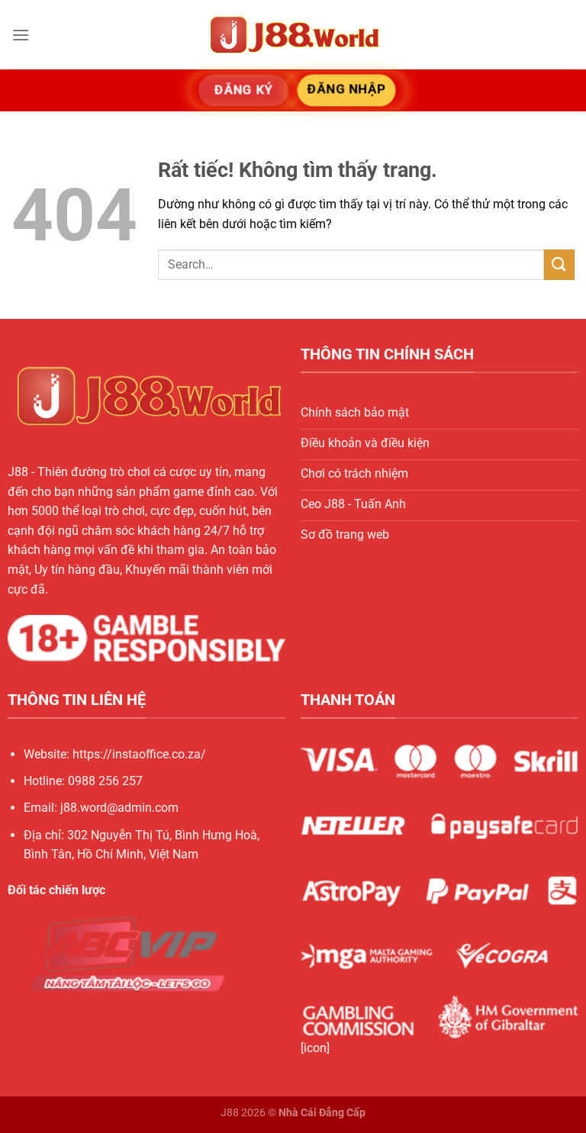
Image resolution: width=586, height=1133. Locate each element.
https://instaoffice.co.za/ (139, 754)
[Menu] (20, 34)
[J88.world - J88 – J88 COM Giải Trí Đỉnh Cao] (293, 34)
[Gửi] (559, 264)
